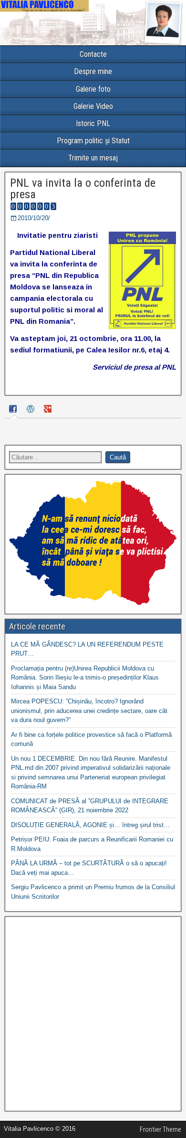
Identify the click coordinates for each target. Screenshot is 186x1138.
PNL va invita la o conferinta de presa (82, 188)
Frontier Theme (160, 1129)
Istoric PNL (93, 123)
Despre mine (93, 71)
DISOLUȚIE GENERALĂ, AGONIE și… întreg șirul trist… (90, 825)
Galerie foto (93, 89)
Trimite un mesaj (93, 157)
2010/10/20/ (34, 218)
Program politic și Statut (93, 140)
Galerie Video (93, 106)
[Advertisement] (93, 1014)
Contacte (93, 54)
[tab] (14, 410)
